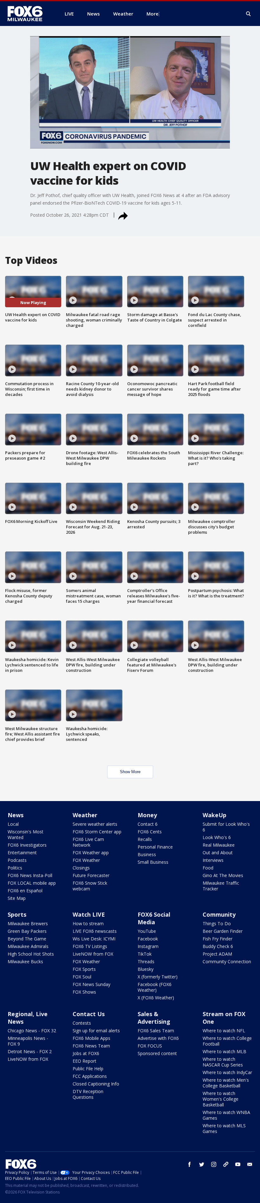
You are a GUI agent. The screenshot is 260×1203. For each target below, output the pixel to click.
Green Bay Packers (27, 931)
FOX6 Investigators (27, 845)
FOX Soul (82, 977)
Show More (130, 771)
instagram (214, 1164)
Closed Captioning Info (96, 1084)
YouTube (147, 931)
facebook (190, 1164)
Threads (146, 961)
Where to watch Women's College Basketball (220, 1099)
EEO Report (84, 1061)
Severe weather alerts (95, 824)
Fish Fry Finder (217, 939)
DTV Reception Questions (88, 1094)
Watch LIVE (89, 914)
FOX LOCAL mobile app (32, 883)
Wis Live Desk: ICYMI (94, 939)
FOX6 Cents (150, 832)
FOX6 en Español (25, 891)
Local (13, 824)
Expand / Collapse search (248, 14)
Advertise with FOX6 (158, 1038)
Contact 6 (148, 824)
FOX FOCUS (150, 1046)
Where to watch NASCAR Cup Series (223, 1062)
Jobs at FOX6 (86, 1053)
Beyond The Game (27, 939)
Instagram (148, 946)
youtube (238, 1164)
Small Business (153, 862)
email (250, 1164)
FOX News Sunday (91, 984)
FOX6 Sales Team (156, 1031)
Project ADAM (217, 954)
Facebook (148, 939)
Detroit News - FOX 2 (30, 1051)
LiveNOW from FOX (93, 954)
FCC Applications (90, 1076)
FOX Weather (86, 860)
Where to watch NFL (224, 1031)
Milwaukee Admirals (28, 946)
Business (147, 854)
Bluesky (145, 969)
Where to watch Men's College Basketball (226, 1083)
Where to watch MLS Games (224, 1128)
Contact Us (89, 1014)
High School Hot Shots (31, 954)
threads (226, 1164)
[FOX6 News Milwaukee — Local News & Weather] (28, 13)
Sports (17, 914)
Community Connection (227, 961)
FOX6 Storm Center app (97, 832)
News (15, 815)
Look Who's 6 (217, 837)
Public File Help (88, 1069)
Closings (81, 868)
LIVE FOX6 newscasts (95, 931)
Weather (85, 815)
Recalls (145, 839)
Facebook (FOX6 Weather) (155, 987)
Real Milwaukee (219, 845)
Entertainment (22, 853)
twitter (202, 1164)
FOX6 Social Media (154, 918)
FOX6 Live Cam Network (88, 842)
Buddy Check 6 (218, 946)
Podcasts (17, 860)
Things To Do (217, 923)
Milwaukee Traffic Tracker (221, 886)
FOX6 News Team (91, 1046)
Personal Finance (155, 847)
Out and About (218, 853)
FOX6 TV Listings (90, 946)
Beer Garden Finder (223, 931)
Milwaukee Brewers (28, 923)
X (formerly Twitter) (158, 977)
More (152, 13)
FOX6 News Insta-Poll (30, 875)
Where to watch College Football (227, 1041)
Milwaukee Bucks (25, 961)
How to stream (88, 923)
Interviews (213, 860)
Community (219, 914)
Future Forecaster (91, 875)
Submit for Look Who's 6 (226, 827)
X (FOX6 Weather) (156, 998)
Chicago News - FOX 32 (32, 1031)
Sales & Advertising (154, 1017)
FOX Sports (84, 969)
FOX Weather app (91, 853)
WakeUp (214, 815)
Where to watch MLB (224, 1051)
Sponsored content (157, 1053)
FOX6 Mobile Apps (91, 1038)
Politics (15, 868)
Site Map (17, 898)
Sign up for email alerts (96, 1031)
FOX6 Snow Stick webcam (90, 886)
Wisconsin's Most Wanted (25, 834)
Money (147, 815)
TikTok (145, 954)
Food (208, 868)
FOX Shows (84, 992)
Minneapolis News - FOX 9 (28, 1041)
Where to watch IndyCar (227, 1072)
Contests (82, 1023)
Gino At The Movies (223, 875)
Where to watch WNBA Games (226, 1115)
